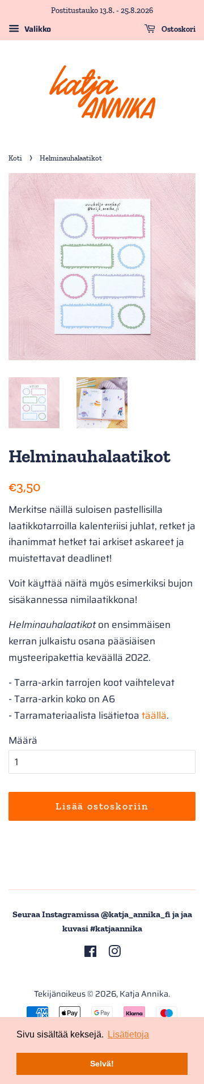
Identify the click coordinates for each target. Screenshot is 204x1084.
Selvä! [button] (102, 1063)
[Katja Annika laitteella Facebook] (90, 953)
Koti (15, 158)
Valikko (36, 29)
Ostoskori (178, 29)
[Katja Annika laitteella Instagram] (114, 953)
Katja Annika (144, 994)
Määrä (22, 740)
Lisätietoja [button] (128, 1034)
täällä (154, 715)
